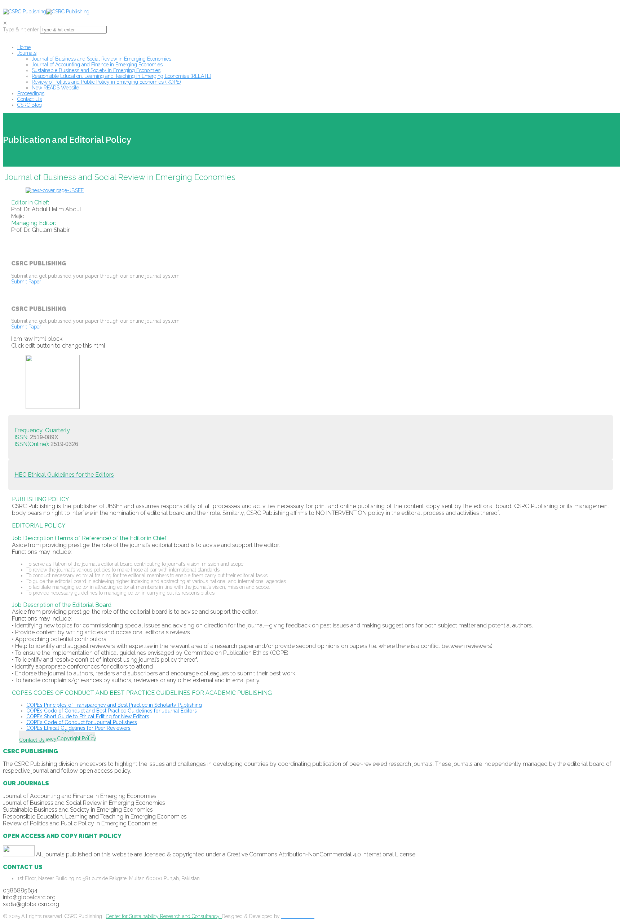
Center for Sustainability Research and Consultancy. (164, 916)
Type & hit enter (21, 29)
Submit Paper (26, 281)
